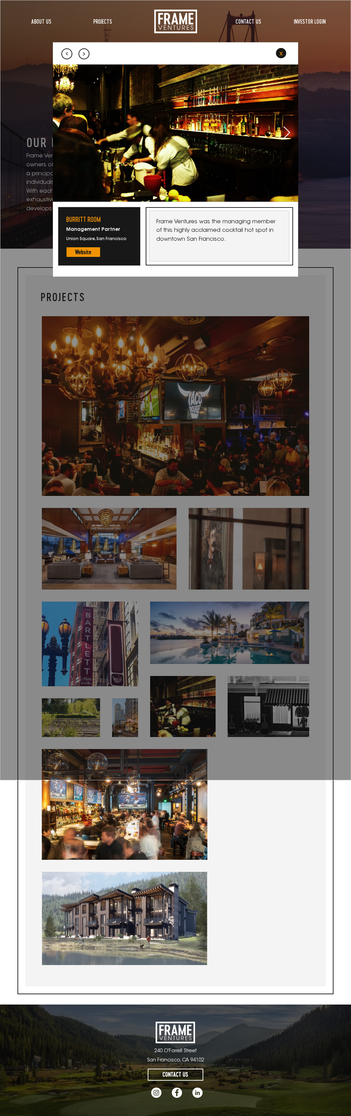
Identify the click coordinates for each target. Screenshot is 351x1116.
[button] (83, 252)
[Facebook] (177, 1093)
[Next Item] (287, 133)
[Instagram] (156, 1093)
